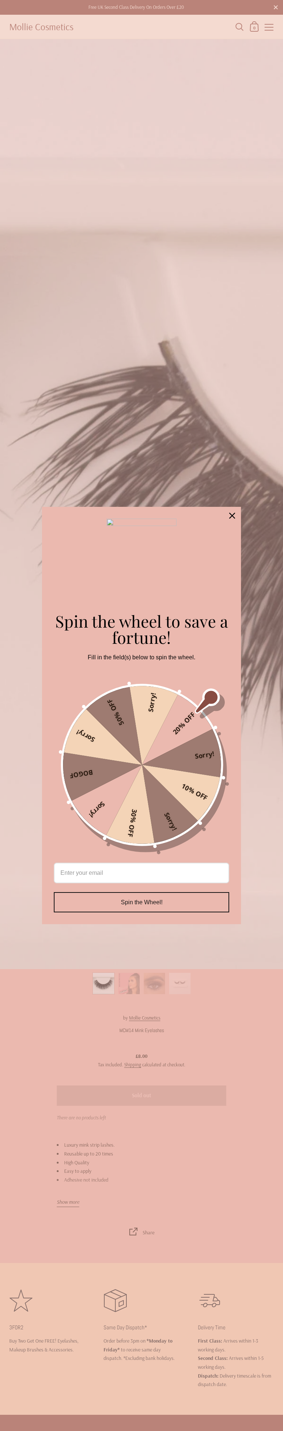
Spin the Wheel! (142, 902)
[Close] (232, 516)
